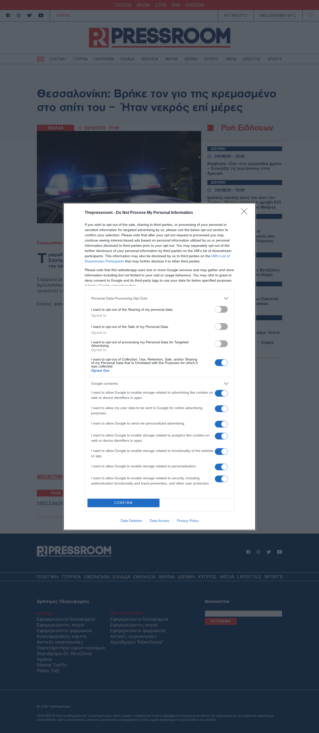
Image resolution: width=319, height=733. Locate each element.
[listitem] (159, 298)
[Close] (245, 213)
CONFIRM (123, 503)
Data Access (159, 521)
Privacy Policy (188, 521)
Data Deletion (131, 521)
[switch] (221, 309)
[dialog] (159, 366)
